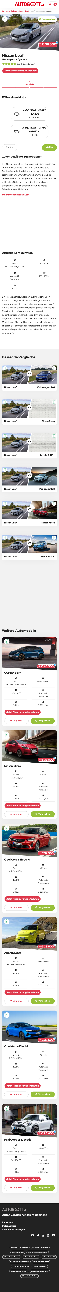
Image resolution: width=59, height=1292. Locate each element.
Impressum (8, 1222)
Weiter (49, 147)
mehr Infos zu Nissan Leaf (15, 194)
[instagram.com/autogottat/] (43, 1235)
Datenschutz (9, 1225)
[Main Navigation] (4, 4)
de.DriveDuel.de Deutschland (37, 1252)
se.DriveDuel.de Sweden (19, 1271)
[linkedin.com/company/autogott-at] (48, 1235)
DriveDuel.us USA (18, 1252)
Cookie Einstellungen (13, 1229)
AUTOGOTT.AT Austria (40, 1247)
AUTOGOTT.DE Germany (19, 1247)
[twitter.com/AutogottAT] (37, 1235)
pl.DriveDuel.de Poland (41, 1262)
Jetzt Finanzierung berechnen (20, 70)
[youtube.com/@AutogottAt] (53, 1235)
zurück (9, 147)
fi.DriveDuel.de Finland (29, 1276)
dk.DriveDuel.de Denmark (39, 1271)
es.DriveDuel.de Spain (30, 1257)
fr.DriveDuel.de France (11, 1257)
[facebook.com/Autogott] (32, 1235)
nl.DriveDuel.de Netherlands (19, 1262)
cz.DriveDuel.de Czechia (21, 1266)
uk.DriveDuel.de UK (48, 1257)
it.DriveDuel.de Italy (39, 1266)
